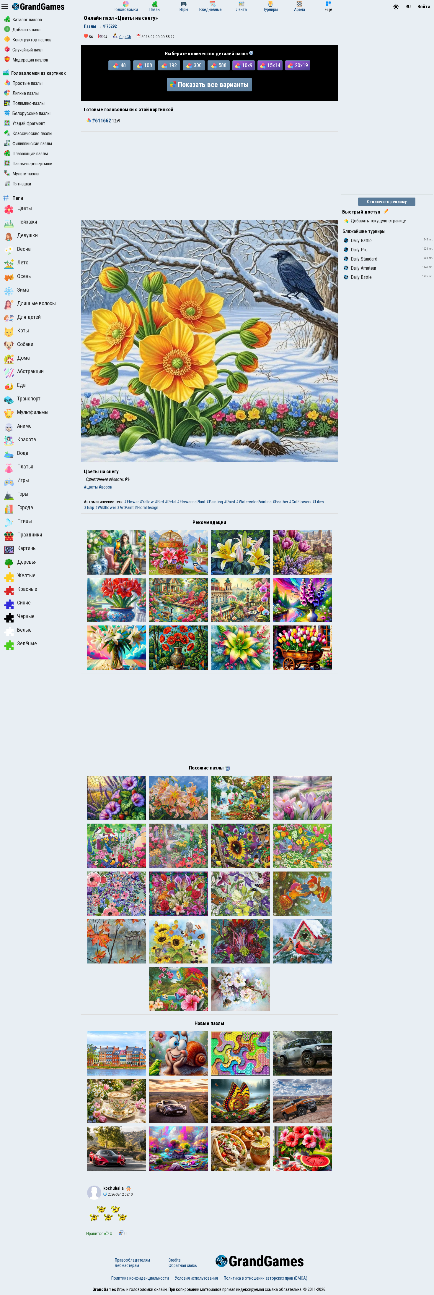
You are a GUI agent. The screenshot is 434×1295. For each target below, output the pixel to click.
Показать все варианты (213, 84)
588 (222, 65)
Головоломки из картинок (38, 73)
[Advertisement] (209, 176)
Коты (23, 330)
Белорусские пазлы (31, 113)
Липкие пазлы (25, 93)
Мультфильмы (32, 412)
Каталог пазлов (27, 19)
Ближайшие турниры (364, 231)
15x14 (273, 65)
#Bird (159, 502)
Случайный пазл (27, 50)
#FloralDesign (146, 507)
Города (25, 507)
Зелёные (27, 643)
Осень (24, 276)
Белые (24, 630)
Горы (22, 494)
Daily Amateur (363, 268)
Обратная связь (183, 1265)
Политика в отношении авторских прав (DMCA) (265, 1278)
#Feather (280, 502)
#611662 (101, 121)
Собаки (25, 344)
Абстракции (30, 371)
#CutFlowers (300, 502)
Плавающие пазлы (30, 153)
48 (123, 65)
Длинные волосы (36, 303)
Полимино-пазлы (28, 103)
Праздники (29, 534)
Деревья (27, 562)
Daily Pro (359, 250)
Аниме (24, 426)
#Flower (131, 502)
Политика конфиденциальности (140, 1278)
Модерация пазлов (30, 60)
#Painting (214, 502)
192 (173, 65)
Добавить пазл (26, 30)
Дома (23, 358)
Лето (22, 262)
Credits (175, 1260)
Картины (27, 548)
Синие (24, 602)
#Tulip (89, 507)
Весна (24, 249)
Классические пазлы (32, 133)
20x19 (301, 65)
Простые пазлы (27, 83)
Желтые (26, 575)
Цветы (24, 208)
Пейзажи (27, 222)
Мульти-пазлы (25, 174)
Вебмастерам (127, 1265)
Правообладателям (132, 1260)
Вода (22, 453)
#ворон (105, 487)
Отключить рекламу (387, 201)
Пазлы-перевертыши (32, 163)
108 (148, 65)
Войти (423, 6)
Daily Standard (364, 259)
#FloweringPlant (191, 502)
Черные (26, 616)
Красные (27, 589)
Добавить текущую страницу (378, 221)
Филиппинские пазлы (32, 143)
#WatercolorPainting (254, 502)
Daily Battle (361, 240)
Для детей (29, 317)
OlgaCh (125, 37)
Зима (23, 290)
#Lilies (318, 502)
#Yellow (147, 502)
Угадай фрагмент (28, 123)
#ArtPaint (125, 507)
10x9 (247, 65)
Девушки (27, 235)
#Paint (229, 502)
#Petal (170, 502)
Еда (21, 385)
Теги (17, 198)
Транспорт (28, 398)
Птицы (24, 521)
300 (198, 65)
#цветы (91, 487)
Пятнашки (21, 184)
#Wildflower (105, 507)
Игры (23, 480)
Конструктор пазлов (31, 40)
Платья (25, 466)
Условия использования (196, 1278)
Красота (26, 439)
